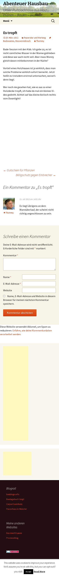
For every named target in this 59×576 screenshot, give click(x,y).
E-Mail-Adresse (12, 283)
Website (7, 290)
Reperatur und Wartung (35, 37)
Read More (39, 571)
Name (7, 277)
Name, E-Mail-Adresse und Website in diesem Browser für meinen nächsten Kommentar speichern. (29, 300)
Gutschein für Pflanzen (19, 170)
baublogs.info (12, 494)
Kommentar (10, 255)
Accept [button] (28, 571)
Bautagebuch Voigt (15, 499)
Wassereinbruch (23, 41)
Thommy (40, 41)
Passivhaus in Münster (16, 508)
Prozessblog (12, 537)
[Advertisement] (15, 393)
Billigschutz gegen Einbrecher (36, 175)
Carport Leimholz (14, 504)
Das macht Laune (14, 533)
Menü (6, 20)
